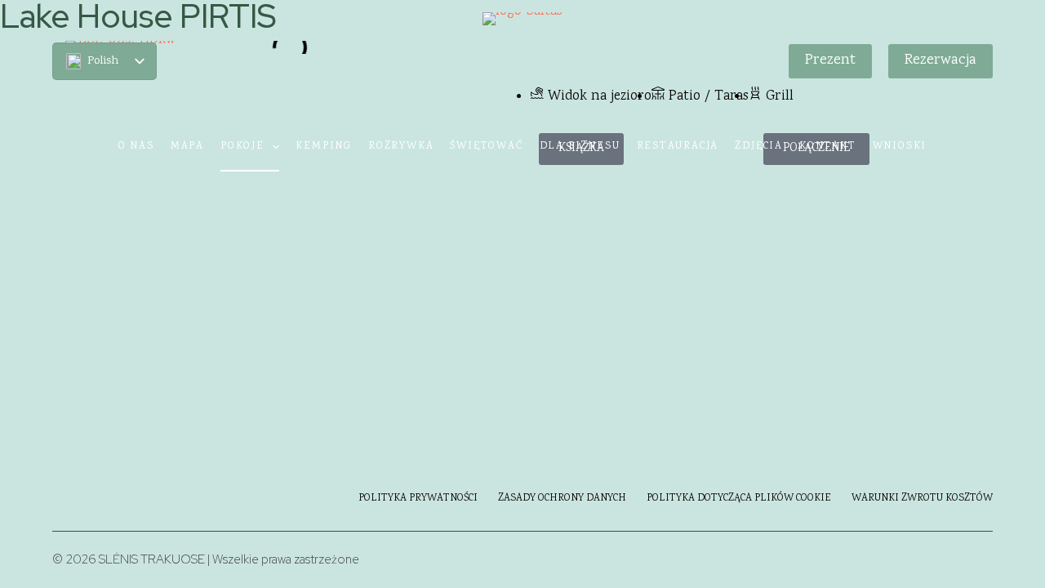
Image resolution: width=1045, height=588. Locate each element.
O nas (136, 146)
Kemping (324, 146)
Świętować (486, 146)
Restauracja (678, 146)
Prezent (830, 60)
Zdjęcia (759, 146)
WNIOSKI (900, 146)
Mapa (187, 146)
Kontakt (827, 146)
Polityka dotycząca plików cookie (739, 499)
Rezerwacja (940, 60)
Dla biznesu (580, 146)
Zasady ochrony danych (562, 499)
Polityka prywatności (418, 499)
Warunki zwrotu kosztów (922, 499)
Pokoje (242, 146)
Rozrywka (401, 146)
